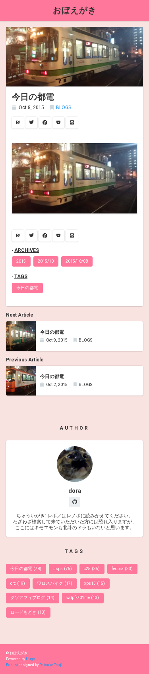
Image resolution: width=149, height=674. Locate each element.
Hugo (30, 659)
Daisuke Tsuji (50, 665)
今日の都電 (27, 287)
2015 (21, 261)
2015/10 (46, 261)
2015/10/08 (77, 261)
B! (18, 122)
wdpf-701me (82, 597)
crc (17, 583)
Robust (12, 665)
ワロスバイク (54, 583)
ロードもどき (28, 612)
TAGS (20, 276)
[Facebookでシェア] (45, 123)
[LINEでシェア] (72, 123)
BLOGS (63, 107)
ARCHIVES (26, 250)
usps (62, 568)
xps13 (94, 583)
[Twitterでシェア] (31, 123)
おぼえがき (75, 10)
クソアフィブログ (32, 597)
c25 (92, 568)
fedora (122, 568)
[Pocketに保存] (58, 123)
